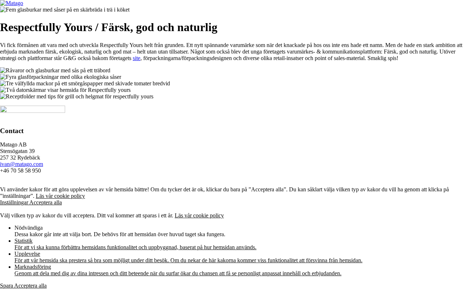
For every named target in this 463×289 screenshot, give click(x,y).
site (136, 58)
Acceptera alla (45, 202)
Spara (7, 285)
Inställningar (14, 202)
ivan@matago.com (21, 164)
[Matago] (11, 3)
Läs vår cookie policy (60, 196)
